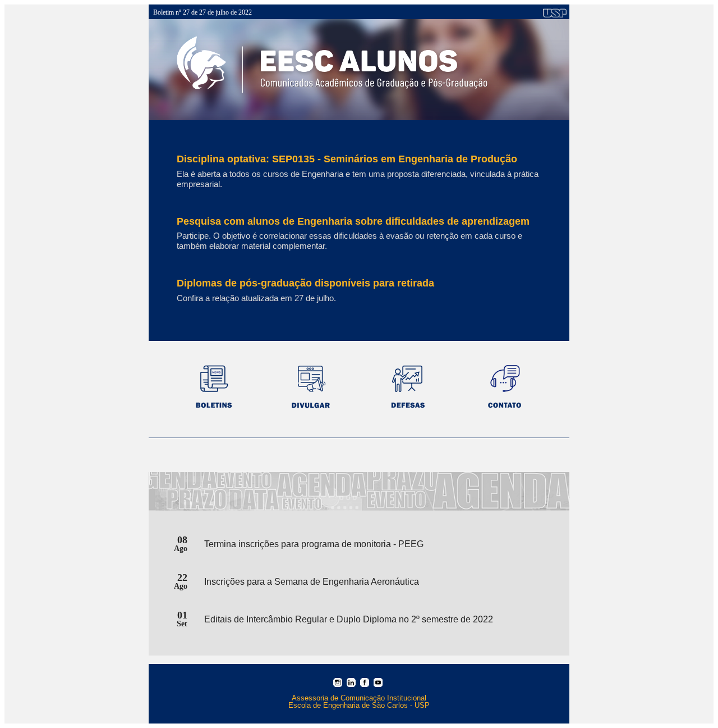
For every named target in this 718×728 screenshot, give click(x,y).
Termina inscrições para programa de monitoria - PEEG (314, 544)
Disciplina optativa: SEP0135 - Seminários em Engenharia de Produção (347, 159)
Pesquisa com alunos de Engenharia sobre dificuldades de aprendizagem (353, 221)
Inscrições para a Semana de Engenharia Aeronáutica (311, 581)
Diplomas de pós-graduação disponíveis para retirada (305, 283)
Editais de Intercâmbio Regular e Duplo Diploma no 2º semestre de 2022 (348, 619)
